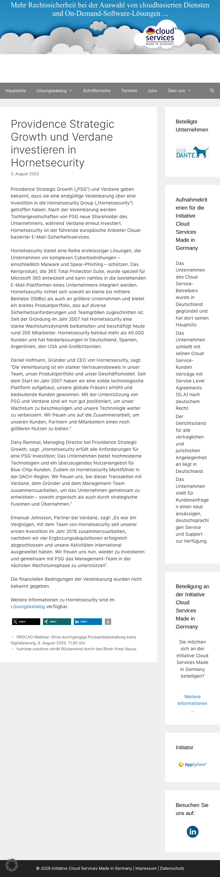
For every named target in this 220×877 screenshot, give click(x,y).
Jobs (152, 90)
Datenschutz (172, 868)
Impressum (146, 868)
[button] (26, 621)
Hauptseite (15, 90)
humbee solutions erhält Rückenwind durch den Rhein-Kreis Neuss (77, 648)
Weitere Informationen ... (192, 703)
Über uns (176, 90)
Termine (129, 90)
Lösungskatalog (52, 90)
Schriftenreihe (97, 90)
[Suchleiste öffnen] (212, 91)
